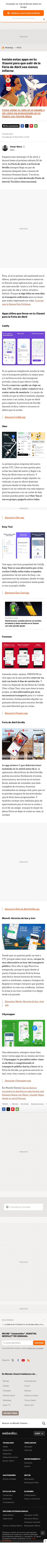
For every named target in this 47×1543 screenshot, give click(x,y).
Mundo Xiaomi (8, 1461)
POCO (19, 48)
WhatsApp (9, 48)
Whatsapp (7, 1400)
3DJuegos (28, 1447)
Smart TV (7, 1405)
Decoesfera (7, 1499)
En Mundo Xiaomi (11, 618)
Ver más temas (10, 1413)
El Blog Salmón (30, 1495)
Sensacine (28, 1463)
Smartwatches (30, 1381)
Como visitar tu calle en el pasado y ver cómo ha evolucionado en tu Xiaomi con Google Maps (23, 113)
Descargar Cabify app (15, 417)
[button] (17, 146)
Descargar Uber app (14, 517)
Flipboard (31, 126)
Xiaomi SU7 (29, 1405)
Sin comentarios (12, 126)
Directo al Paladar (9, 1479)
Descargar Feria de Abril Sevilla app (22, 909)
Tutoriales (7, 1391)
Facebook (22, 126)
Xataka (5, 1447)
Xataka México (8, 1515)
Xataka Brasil (8, 1519)
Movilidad (25, 1104)
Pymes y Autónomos (32, 1499)
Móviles (15, 1104)
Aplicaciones (38, 1104)
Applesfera (7, 1454)
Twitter (27, 126)
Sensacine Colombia (32, 1522)
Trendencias (7, 1495)
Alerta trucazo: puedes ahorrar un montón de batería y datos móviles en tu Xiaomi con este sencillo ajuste (23, 623)
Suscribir (39, 1343)
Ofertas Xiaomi (9, 1395)
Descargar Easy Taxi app (17, 592)
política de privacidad (35, 1348)
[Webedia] (10, 1435)
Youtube (23, 1360)
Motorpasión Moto (31, 1483)
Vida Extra (28, 1450)
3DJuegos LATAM (31, 1515)
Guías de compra (31, 1395)
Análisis (6, 1386)
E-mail (36, 126)
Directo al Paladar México (12, 1526)
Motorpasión (29, 1479)
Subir (37, 1433)
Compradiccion (8, 1502)
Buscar (43, 1423)
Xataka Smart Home (10, 1457)
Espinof (27, 1466)
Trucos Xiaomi (30, 1400)
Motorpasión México (32, 1526)
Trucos (27, 1386)
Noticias (27, 1391)
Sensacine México (31, 1519)
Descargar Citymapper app (18, 1080)
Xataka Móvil (7, 1450)
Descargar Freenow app (16, 713)
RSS (28, 1360)
